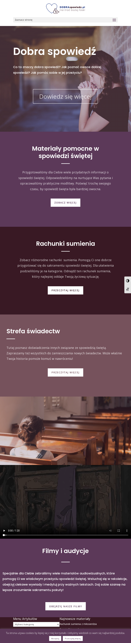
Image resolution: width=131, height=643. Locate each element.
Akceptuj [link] (55, 638)
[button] (65, 20)
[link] (65, 8)
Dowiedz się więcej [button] (65, 96)
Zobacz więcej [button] (65, 202)
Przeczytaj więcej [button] (65, 290)
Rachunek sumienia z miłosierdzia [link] (78, 624)
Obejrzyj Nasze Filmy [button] (65, 606)
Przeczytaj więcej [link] (73, 638)
